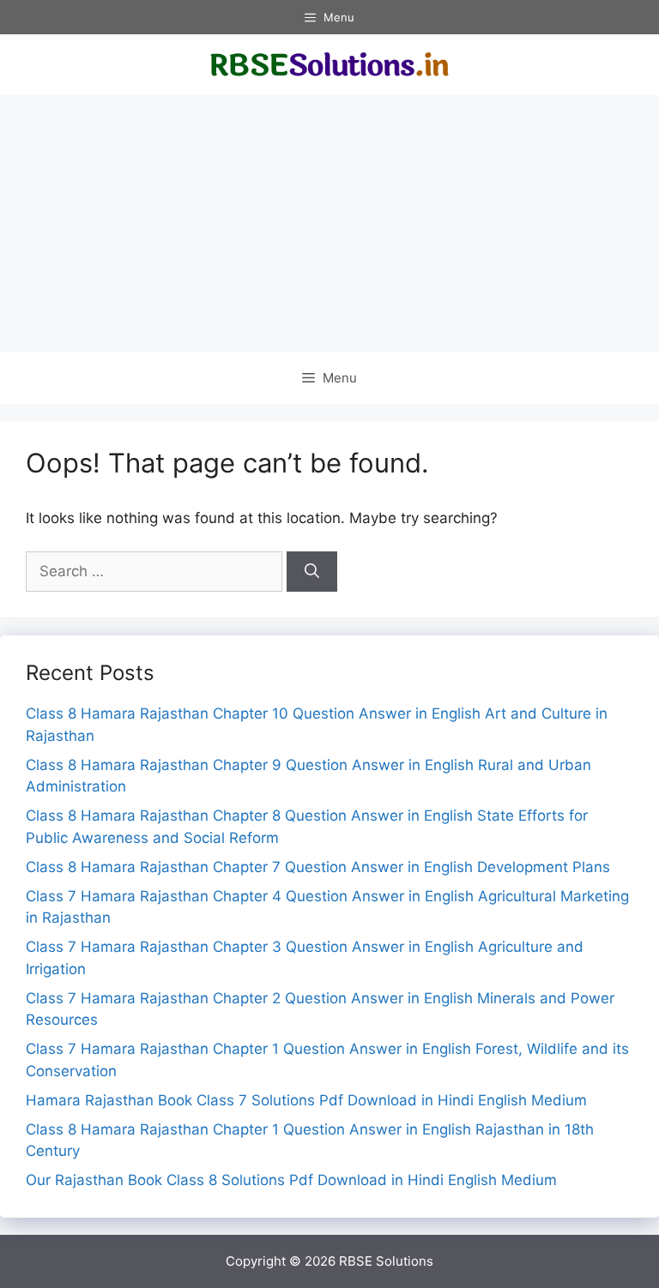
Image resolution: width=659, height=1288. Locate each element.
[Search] (312, 572)
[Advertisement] (329, 224)
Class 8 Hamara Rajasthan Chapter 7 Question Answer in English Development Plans (318, 867)
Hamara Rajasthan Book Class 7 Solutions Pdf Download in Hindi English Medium (306, 1100)
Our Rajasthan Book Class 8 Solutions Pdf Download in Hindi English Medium (291, 1180)
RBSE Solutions (386, 1261)
